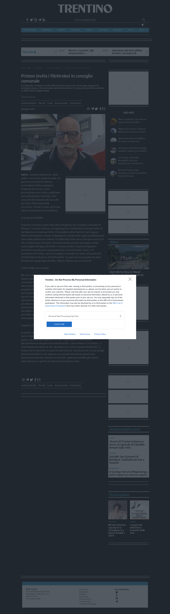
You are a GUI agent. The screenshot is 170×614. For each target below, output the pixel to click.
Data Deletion (70, 334)
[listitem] (85, 316)
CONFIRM (59, 324)
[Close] (130, 280)
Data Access (85, 334)
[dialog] (85, 307)
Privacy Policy (100, 334)
